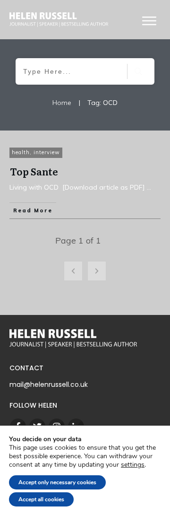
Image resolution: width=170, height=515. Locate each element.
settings (132, 465)
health (21, 152)
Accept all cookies (41, 499)
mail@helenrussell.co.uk (48, 384)
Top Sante (34, 171)
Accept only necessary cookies (57, 482)
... (149, 187)
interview (47, 152)
